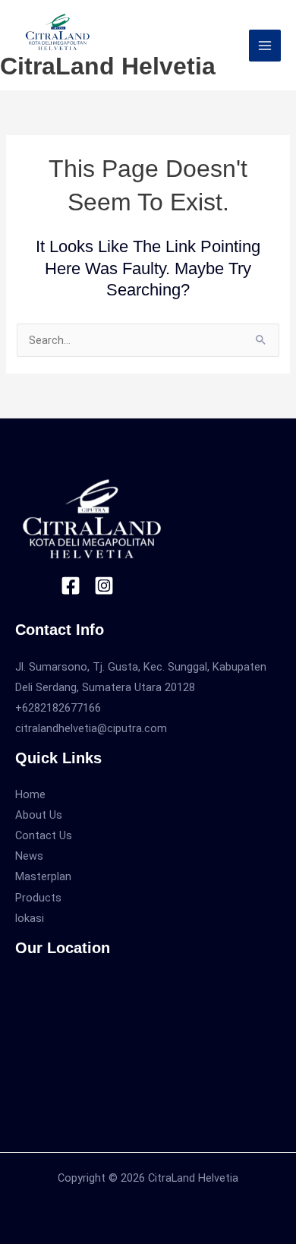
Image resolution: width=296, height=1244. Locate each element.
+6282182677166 (58, 708)
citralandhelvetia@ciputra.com (91, 728)
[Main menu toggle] (265, 46)
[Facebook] (70, 585)
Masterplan (43, 876)
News (29, 856)
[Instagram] (104, 585)
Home (30, 794)
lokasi (29, 918)
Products (38, 898)
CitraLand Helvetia (108, 66)
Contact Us (43, 835)
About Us (38, 815)
